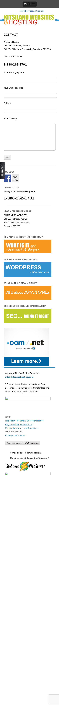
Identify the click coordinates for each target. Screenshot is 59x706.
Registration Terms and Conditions (21, 428)
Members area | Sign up (32, 11)
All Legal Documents (15, 435)
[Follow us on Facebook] (7, 178)
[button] (30, 4)
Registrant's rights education (18, 424)
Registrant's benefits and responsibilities (24, 421)
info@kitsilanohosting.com (20, 191)
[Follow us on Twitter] (15, 178)
